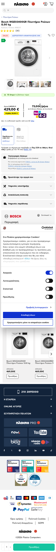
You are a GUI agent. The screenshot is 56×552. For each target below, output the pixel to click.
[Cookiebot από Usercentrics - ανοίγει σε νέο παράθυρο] (41, 228)
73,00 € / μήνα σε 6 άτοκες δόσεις (20, 166)
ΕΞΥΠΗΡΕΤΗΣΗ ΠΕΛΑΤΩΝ (17, 414)
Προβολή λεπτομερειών (37, 307)
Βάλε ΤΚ (27, 149)
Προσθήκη (34, 547)
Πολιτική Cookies (37, 519)
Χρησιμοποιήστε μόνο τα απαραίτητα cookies (28, 322)
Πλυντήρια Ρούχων (10, 17)
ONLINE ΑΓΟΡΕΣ (12, 407)
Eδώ (32, 121)
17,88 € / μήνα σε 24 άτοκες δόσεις (37, 162)
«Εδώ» (27, 259)
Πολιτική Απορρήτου (22, 523)
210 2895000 (30, 392)
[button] (5, 354)
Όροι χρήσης (16, 519)
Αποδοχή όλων (28, 315)
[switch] (49, 281)
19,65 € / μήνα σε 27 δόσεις (26, 168)
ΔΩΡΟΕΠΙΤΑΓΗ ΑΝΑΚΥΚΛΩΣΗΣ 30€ (26, 35)
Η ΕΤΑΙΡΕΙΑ (10, 400)
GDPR (41, 523)
